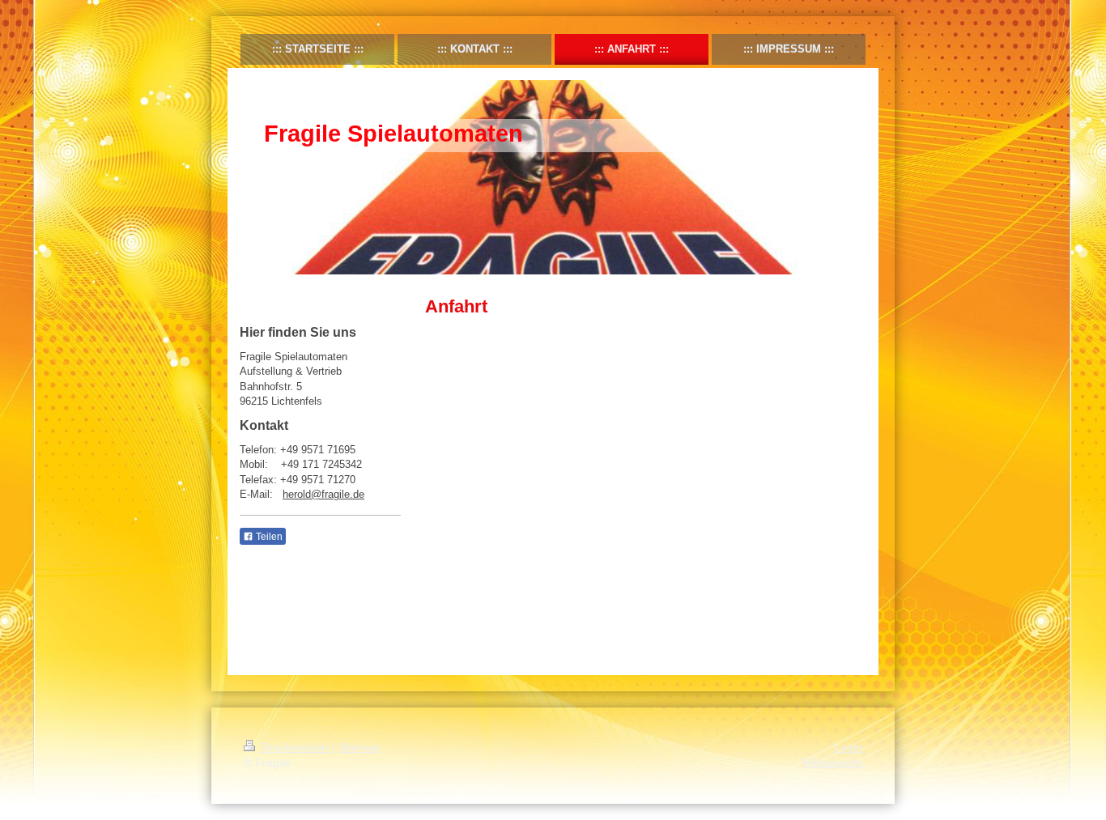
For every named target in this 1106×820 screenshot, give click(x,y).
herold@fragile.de (323, 494)
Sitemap (359, 747)
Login (848, 747)
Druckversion (295, 747)
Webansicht (832, 762)
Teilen (268, 536)
